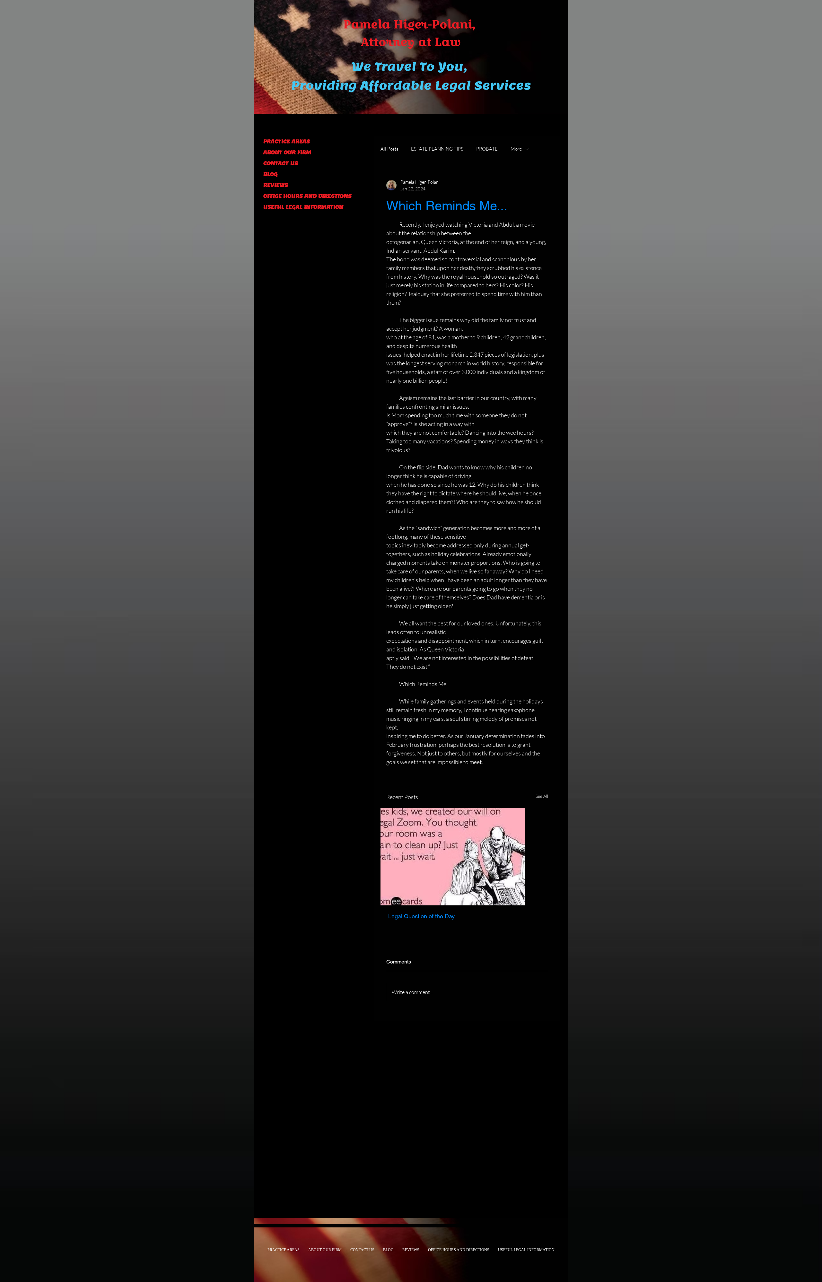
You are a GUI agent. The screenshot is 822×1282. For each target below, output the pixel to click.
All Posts (389, 149)
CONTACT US (280, 163)
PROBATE (487, 149)
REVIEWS (275, 185)
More (516, 149)
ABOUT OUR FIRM (287, 152)
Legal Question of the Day (421, 916)
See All (542, 796)
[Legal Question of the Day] (467, 856)
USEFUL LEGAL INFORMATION (303, 207)
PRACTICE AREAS (286, 141)
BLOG (270, 174)
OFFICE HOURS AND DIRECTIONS (307, 196)
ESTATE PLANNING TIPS (437, 149)
